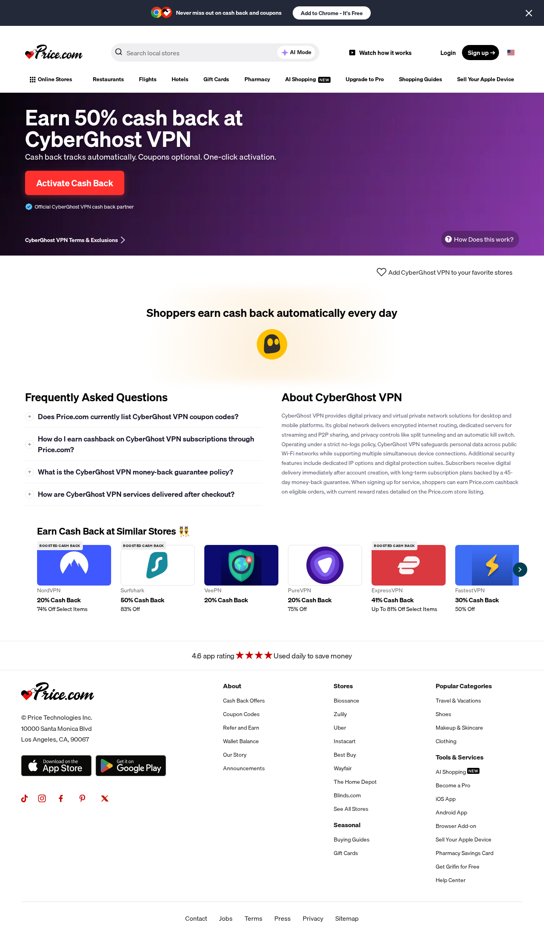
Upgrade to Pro (365, 79)
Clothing (446, 741)
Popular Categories (464, 685)
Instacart (345, 741)
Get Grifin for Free (457, 866)
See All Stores (351, 808)
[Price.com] (57, 709)
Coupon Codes (241, 714)
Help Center (451, 880)
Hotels (180, 79)
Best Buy (345, 754)
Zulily (340, 714)
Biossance (346, 700)
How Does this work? (483, 239)
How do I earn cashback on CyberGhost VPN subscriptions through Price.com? (141, 444)
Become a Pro (453, 785)
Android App (451, 812)
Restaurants (108, 79)
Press (282, 918)
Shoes (443, 714)
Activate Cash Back (74, 183)
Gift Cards (216, 79)
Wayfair (343, 768)
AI (300, 52)
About (232, 685)
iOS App (446, 799)
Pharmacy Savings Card (464, 853)
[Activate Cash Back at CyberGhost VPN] (272, 335)
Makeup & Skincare (459, 727)
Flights (148, 79)
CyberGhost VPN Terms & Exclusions (71, 240)
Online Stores (55, 79)
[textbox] (511, 52)
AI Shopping (301, 79)
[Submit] (119, 54)
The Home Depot (355, 781)
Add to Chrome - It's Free (332, 13)
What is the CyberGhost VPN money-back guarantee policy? (131, 472)
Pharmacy (257, 79)
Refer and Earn (241, 727)
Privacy (313, 918)
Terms (253, 918)
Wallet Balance (241, 741)
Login (448, 52)
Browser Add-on (456, 826)
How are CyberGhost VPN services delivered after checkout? (131, 494)
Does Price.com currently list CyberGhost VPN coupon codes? (133, 416)
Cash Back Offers (244, 700)
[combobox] (215, 52)
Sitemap (347, 918)
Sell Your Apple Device (485, 79)
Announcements (244, 768)
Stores (343, 685)
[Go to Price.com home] (53, 52)
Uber (340, 727)
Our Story (235, 754)
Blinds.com (347, 795)
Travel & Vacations (458, 700)
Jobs (226, 918)
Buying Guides (352, 839)
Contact (196, 918)
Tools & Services (459, 757)
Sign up (478, 52)
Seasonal (347, 824)
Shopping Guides (420, 79)
